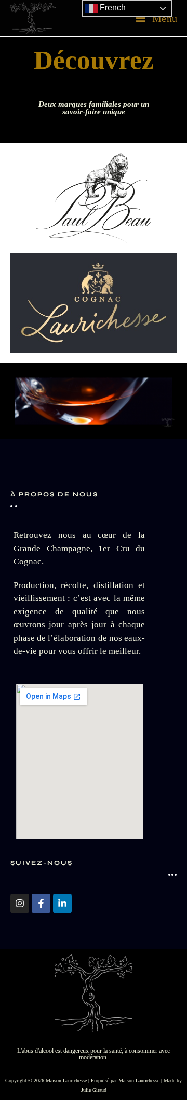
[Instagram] (19, 903)
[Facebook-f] (41, 903)
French (112, 7)
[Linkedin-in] (62, 903)
